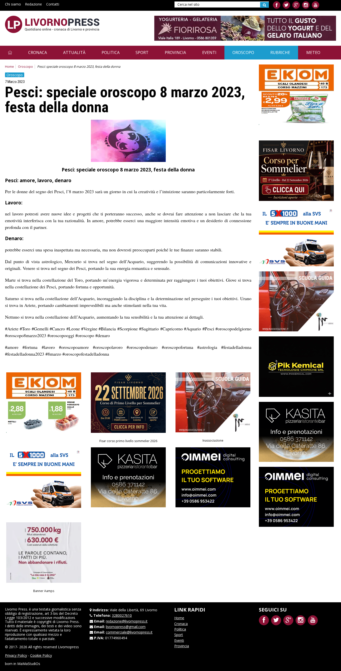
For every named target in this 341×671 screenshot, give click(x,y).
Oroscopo (243, 52)
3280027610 (122, 615)
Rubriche (280, 52)
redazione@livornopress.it (127, 621)
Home (9, 66)
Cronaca (37, 52)
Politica (111, 52)
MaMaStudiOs (28, 663)
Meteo (313, 52)
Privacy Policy (16, 655)
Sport (142, 52)
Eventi (209, 52)
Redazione (33, 4)
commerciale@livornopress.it (129, 632)
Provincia (175, 52)
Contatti (52, 4)
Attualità (74, 52)
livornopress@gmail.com (126, 626)
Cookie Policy (41, 655)
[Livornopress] (52, 24)
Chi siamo (13, 4)
